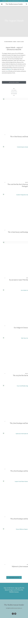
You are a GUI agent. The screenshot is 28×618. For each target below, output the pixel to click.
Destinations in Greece (14, 82)
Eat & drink (14, 90)
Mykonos (9, 69)
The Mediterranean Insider (14, 4)
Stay (14, 95)
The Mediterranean (8, 41)
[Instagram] (13, 614)
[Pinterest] (15, 614)
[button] (2, 4)
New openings (14, 93)
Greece (14, 41)
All (14, 88)
